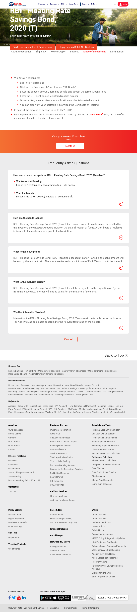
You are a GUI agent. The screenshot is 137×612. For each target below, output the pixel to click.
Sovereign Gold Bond (64, 394)
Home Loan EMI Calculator (104, 437)
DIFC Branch (14, 441)
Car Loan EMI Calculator (103, 433)
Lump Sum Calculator (102, 484)
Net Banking (30, 371)
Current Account (61, 385)
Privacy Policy (70, 608)
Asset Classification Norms (105, 558)
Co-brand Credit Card (101, 522)
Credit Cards (111, 371)
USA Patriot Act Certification (105, 542)
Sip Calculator (98, 476)
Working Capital (117, 412)
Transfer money (67, 371)
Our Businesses (15, 430)
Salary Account (46, 394)
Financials (13, 464)
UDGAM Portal (57, 485)
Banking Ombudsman (60, 445)
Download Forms (58, 449)
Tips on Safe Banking (60, 461)
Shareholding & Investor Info (21, 472)
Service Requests (58, 453)
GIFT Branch (14, 445)
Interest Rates (56, 514)
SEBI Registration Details (103, 576)
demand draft (96, 114)
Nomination (116, 51)
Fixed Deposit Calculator (103, 441)
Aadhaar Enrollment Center (62, 500)
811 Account (61, 406)
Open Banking (15, 526)
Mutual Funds (91, 385)
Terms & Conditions (90, 608)
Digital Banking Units (101, 573)
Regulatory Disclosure (102, 534)
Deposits (59, 374)
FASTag (119, 406)
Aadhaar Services (58, 491)
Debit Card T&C (99, 526)
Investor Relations (17, 456)
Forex (11, 412)
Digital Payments (16, 518)
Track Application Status (61, 457)
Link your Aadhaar (58, 496)
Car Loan (107, 391)
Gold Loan (118, 391)
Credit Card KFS (99, 518)
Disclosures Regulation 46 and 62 (24, 480)
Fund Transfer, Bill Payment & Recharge (87, 406)
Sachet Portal (56, 477)
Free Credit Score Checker (104, 472)
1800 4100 (13, 491)
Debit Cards (13, 374)
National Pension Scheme (41, 374)
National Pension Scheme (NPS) (23, 388)
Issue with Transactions (29, 406)
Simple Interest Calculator (104, 460)
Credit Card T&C (99, 514)
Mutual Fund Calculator (103, 480)
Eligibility (41, 51)
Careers (12, 437)
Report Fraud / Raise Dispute (63, 441)
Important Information (60, 430)
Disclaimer (54, 608)
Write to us (55, 433)
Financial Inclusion (59, 529)
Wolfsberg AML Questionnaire (106, 550)
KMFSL (11, 449)
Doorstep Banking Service (62, 465)
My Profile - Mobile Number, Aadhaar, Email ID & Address (94, 409)
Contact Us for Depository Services (66, 469)
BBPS (78, 394)
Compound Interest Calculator (106, 464)
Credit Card (48, 406)
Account (12, 406)
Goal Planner (98, 468)
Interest (74, 51)
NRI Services (60, 409)
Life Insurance (94, 388)
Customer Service (58, 425)
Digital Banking (15, 510)
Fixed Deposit (109, 388)
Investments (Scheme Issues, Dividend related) (85, 412)
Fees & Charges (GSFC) (61, 518)
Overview (12, 460)
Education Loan (15, 394)
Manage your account (48, 371)
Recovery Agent (99, 562)
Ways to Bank (14, 514)
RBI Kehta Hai (56, 481)
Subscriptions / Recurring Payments (109, 546)
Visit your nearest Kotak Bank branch (33, 47)
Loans (24, 374)
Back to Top (114, 355)
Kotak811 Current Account (89, 391)
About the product (21, 51)
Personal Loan (28, 385)
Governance (14, 468)
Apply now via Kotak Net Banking (76, 47)
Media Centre (14, 433)
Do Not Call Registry (59, 473)
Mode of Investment (94, 51)
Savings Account (44, 385)
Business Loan (48, 388)
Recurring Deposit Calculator (105, 445)
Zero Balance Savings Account (71, 388)
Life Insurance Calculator (104, 449)
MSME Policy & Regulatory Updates (108, 538)
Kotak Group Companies (111, 597)
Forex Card (88, 394)
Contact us (13, 487)
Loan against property (37, 391)
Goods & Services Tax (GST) (63, 522)
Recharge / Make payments (90, 371)
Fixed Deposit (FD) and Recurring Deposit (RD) (30, 409)
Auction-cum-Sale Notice (103, 554)
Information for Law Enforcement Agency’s (107, 567)
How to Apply (57, 51)
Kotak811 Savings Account (62, 391)
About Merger (56, 535)
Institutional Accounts (60, 554)
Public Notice (98, 530)
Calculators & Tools (101, 425)
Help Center (13, 537)
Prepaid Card (31, 394)
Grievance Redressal (60, 437)
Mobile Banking (15, 371)
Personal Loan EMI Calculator (106, 430)
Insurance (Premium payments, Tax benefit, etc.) (38, 412)
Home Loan (13, 385)
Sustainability (14, 476)
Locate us (70, 146)
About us (12, 425)
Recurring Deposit (16, 391)
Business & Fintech (17, 522)
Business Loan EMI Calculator (106, 453)
